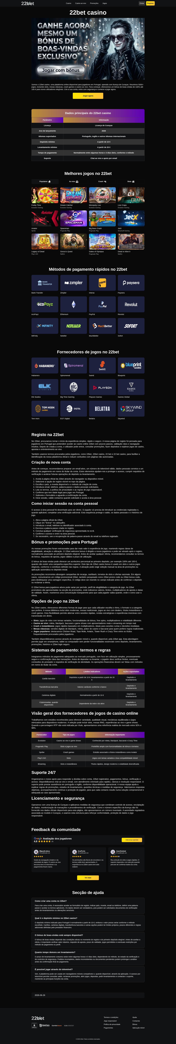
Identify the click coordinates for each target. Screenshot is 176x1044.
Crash (100, 181)
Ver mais (88, 877)
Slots (129, 181)
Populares (43, 181)
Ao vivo (72, 181)
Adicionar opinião (132, 840)
